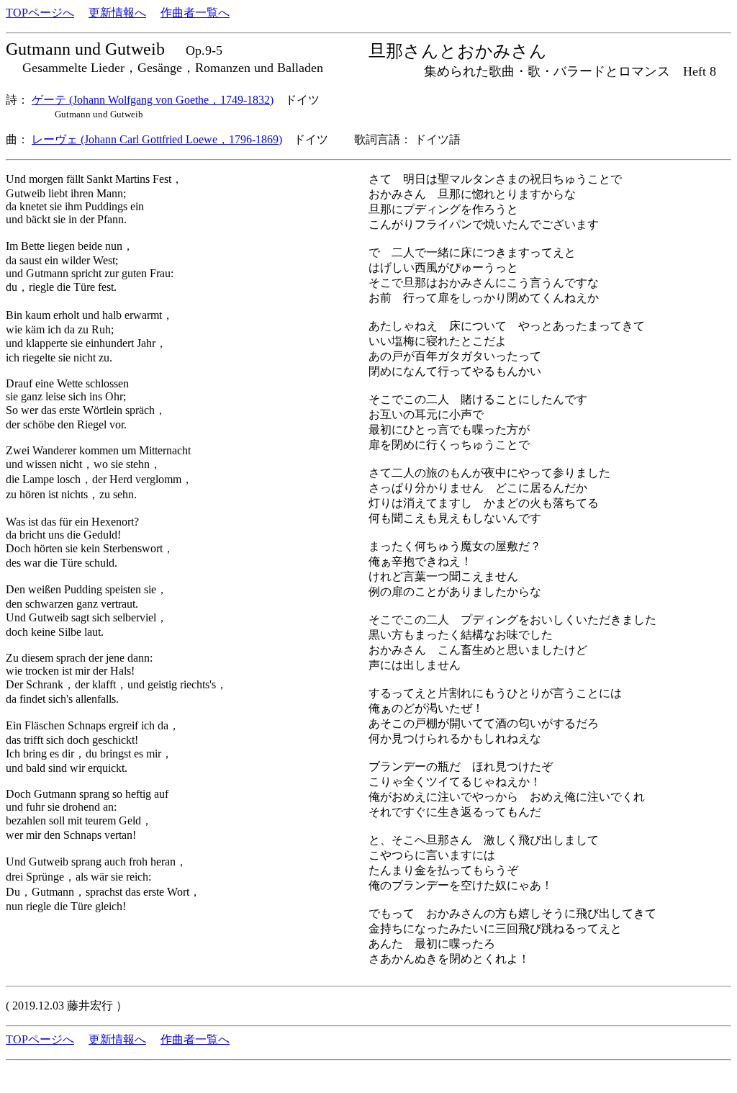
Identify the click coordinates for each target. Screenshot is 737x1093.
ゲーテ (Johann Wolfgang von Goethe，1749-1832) (152, 100)
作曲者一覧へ (195, 12)
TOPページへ (40, 12)
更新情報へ (117, 12)
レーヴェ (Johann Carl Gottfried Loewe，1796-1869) (157, 139)
